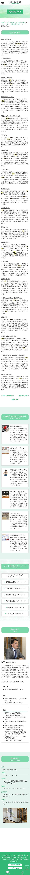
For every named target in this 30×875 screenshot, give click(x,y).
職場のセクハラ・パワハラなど (10, 116)
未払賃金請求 (5, 169)
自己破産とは (5, 208)
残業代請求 (4, 150)
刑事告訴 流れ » (24, 395)
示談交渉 (4, 317)
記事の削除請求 (6, 39)
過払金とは (4, 227)
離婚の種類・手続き (7, 97)
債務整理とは (5, 242)
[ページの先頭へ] (27, 867)
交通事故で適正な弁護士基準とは (11, 298)
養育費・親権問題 (6, 78)
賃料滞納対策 (5, 279)
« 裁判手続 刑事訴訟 (7, 395)
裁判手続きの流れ (6, 374)
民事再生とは (5, 189)
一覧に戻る (15, 399)
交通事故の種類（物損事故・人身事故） (13, 355)
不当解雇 (4, 135)
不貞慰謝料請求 (6, 58)
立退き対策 (4, 261)
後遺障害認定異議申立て (8, 336)
